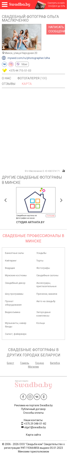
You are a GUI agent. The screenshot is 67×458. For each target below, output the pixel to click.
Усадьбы (41, 253)
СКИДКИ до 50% (56, 6)
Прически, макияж (46, 293)
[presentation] (5, 200)
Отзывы (8, 84)
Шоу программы (14, 293)
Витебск (55, 363)
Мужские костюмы (16, 275)
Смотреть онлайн (56, 3)
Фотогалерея (32, 78)
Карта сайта (33, 434)
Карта (27, 84)
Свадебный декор (15, 283)
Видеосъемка (12, 312)
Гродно (39, 363)
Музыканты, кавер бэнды (15, 325)
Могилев (33, 366)
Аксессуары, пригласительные (46, 285)
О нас (6, 78)
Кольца (40, 323)
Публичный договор (33, 409)
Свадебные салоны (47, 275)
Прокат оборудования (13, 303)
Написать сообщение (56, 29)
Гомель (24, 363)
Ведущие (10, 268)
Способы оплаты (33, 412)
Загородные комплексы (43, 314)
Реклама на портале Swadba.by (33, 405)
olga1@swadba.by (35, 427)
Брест (10, 363)
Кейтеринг (11, 260)
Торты (39, 260)
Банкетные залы (14, 253)
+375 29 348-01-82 (34, 423)
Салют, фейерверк (16, 334)
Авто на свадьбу (45, 301)
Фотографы (43, 268)
